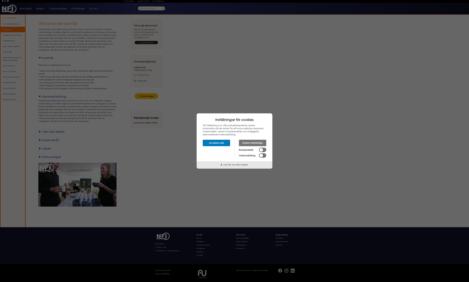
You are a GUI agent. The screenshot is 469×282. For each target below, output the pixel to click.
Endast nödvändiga (252, 143)
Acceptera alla (216, 143)
